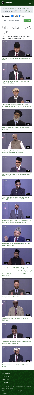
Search (27, 20)
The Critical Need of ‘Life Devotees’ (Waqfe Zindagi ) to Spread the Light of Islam (15, 198)
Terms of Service (26, 391)
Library (4, 9)
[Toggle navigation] (29, 3)
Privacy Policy (6, 391)
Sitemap (4, 393)
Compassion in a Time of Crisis (12, 297)
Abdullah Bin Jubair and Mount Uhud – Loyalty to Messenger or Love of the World (16, 105)
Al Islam (8, 3)
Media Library (24, 9)
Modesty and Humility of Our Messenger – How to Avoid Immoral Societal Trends (16, 221)
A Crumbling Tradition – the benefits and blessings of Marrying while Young (14, 151)
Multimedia (13, 9)
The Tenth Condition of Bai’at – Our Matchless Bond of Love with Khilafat (16, 342)
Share (29, 11)
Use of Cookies (15, 391)
